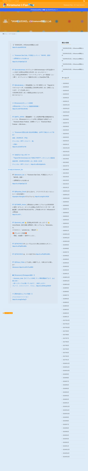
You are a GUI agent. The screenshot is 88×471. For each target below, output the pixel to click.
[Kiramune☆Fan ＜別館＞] (19, 5)
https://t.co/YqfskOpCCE (19, 61)
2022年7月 (66, 123)
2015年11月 (66, 410)
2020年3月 (66, 223)
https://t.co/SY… (17, 214)
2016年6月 (66, 385)
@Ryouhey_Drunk (20, 191)
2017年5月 (66, 345)
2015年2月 (66, 442)
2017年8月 (66, 334)
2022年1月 (66, 144)
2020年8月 (66, 205)
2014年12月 (66, 449)
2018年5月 (66, 302)
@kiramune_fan (19, 174)
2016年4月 (66, 392)
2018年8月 (66, 291)
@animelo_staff (19, 222)
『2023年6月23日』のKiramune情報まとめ (73, 49)
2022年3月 (66, 137)
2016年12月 (66, 363)
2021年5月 (66, 173)
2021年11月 (66, 151)
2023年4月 (66, 90)
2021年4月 (66, 176)
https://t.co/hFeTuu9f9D (26, 267)
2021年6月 (66, 169)
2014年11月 (66, 453)
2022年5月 (66, 130)
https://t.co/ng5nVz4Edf (42, 196)
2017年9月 (66, 331)
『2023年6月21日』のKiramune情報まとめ (73, 59)
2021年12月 (66, 148)
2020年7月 (66, 209)
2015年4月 (66, 435)
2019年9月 (66, 245)
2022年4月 (66, 133)
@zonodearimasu (20, 69)
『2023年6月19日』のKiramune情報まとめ (73, 70)
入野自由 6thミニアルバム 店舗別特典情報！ (26, 106)
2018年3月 (66, 309)
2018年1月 (66, 316)
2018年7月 (66, 295)
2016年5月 (66, 388)
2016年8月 (66, 377)
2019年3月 (66, 266)
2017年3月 (66, 352)
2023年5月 (66, 87)
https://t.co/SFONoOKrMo (20, 109)
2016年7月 (66, 381)
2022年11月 (66, 108)
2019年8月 (66, 248)
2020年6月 (66, 212)
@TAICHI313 (19, 243)
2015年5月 (66, 431)
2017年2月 (66, 356)
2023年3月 (66, 94)
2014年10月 (66, 456)
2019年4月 (66, 263)
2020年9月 (66, 201)
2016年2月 (66, 399)
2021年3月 (66, 180)
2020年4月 (66, 219)
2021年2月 (66, 184)
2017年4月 (66, 349)
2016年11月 (66, 367)
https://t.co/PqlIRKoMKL (19, 246)
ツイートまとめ (8, 313)
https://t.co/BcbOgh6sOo (38, 164)
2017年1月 (66, 359)
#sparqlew (15, 196)
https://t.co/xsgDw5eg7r (19, 299)
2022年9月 (66, 115)
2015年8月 (66, 420)
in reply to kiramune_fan (15, 169)
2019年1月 (66, 273)
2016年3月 (66, 395)
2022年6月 (66, 126)
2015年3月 (66, 438)
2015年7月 (66, 424)
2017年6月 (66, 341)
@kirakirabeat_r (19, 85)
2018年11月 (66, 280)
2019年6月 (66, 255)
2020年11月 (66, 194)
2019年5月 (66, 259)
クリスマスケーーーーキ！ (20, 297)
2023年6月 (66, 83)
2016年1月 (66, 403)
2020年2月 (66, 227)
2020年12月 (66, 191)
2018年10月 (66, 284)
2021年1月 (66, 187)
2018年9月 (66, 288)
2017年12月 (66, 320)
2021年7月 (66, 166)
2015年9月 (66, 417)
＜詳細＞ (15, 144)
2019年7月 (66, 252)
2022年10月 (66, 112)
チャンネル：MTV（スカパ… (21, 164)
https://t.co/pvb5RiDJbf (19, 47)
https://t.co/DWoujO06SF (43, 286)
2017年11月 (66, 324)
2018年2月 (66, 313)
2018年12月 (66, 277)
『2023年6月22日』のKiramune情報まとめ (73, 54)
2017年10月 (66, 327)
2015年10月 (66, 413)
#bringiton (22, 196)
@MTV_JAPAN (19, 117)
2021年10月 (66, 155)
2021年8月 (66, 162)
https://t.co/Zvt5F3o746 (19, 147)
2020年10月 (66, 198)
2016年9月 (66, 374)
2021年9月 (66, 158)
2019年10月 (66, 241)
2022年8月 (66, 119)
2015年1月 (66, 446)
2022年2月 (66, 140)
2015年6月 (66, 428)
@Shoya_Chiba (19, 262)
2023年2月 (66, 97)
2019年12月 (66, 234)
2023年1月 (66, 101)
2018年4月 (66, 306)
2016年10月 (66, 370)
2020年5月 (66, 216)
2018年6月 (66, 298)
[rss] (84, 1)
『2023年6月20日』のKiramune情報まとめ (73, 65)
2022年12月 (66, 105)
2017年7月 (66, 338)
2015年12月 (66, 406)
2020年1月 (66, 230)
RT (13, 69)
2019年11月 (66, 237)
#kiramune (15, 267)
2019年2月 (66, 270)
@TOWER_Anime (20, 204)
